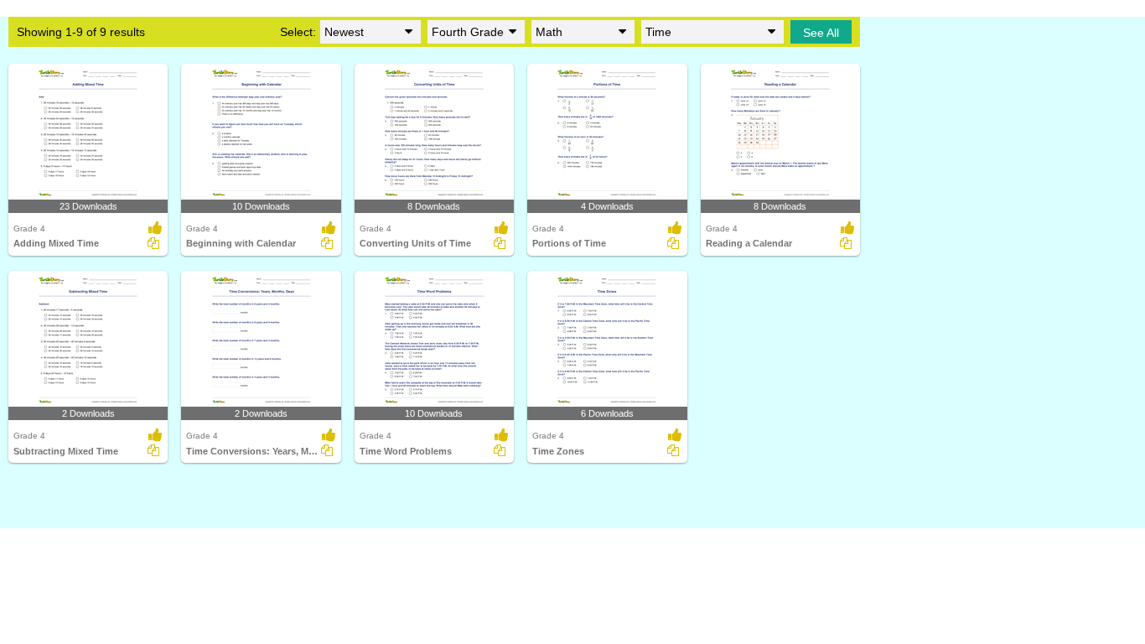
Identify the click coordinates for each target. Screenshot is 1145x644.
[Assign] (153, 243)
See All (821, 32)
